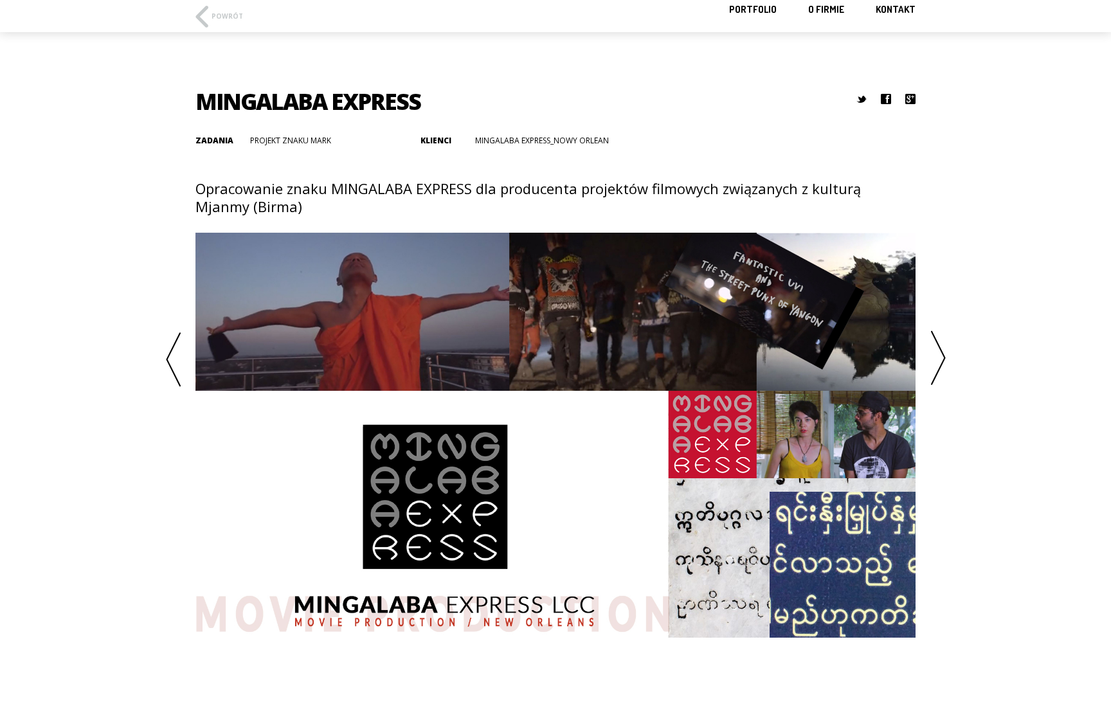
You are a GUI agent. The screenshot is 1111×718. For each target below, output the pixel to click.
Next (938, 359)
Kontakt (896, 9)
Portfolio (753, 9)
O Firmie (826, 9)
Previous (173, 359)
